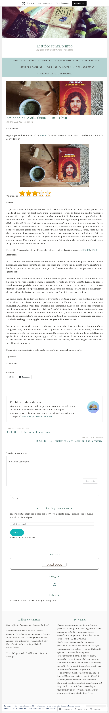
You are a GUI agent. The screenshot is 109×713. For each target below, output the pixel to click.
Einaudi (43, 135)
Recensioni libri (69, 60)
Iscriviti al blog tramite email (54, 508)
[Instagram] (54, 584)
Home (15, 60)
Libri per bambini (31, 67)
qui (12, 656)
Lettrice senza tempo (55, 45)
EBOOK (95, 250)
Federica (28, 121)
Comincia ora (79, 3)
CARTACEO (85, 250)
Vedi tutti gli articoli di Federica (38, 416)
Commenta (90, 481)
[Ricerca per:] (54, 498)
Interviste (92, 60)
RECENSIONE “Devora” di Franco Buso (28, 430)
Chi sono (30, 60)
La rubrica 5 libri (59, 67)
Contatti (47, 60)
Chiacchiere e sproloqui (56, 73)
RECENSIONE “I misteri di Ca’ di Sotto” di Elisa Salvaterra (69, 439)
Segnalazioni (85, 67)
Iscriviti (17, 532)
